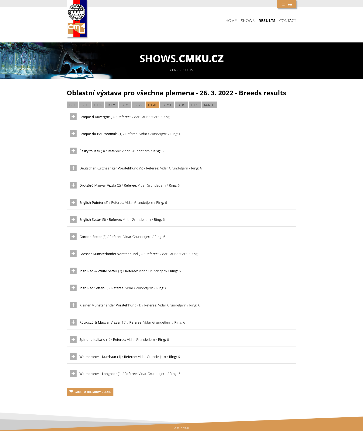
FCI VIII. (167, 105)
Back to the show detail (92, 392)
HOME (231, 20)
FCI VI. (138, 105)
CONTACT (287, 20)
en (290, 4)
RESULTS (266, 20)
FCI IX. (181, 105)
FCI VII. (152, 105)
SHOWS (247, 20)
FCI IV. (111, 105)
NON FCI (209, 105)
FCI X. (194, 105)
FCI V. (125, 105)
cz (283, 4)
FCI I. (72, 105)
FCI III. (98, 105)
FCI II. (84, 105)
